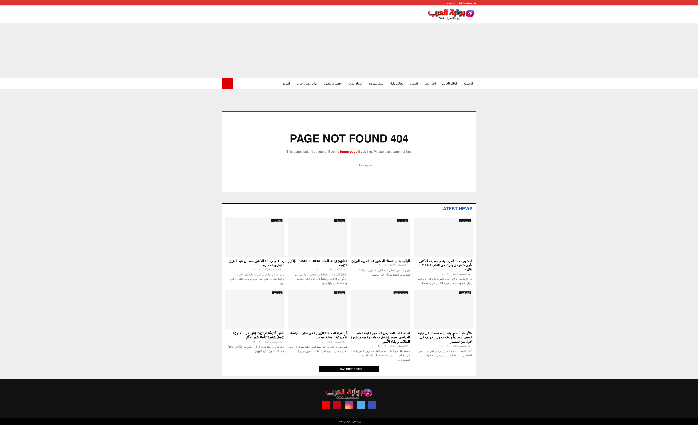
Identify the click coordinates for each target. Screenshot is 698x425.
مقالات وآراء (397, 83)
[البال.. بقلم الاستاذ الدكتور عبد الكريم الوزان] (380, 237)
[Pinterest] (337, 405)
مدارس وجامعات (400, 293)
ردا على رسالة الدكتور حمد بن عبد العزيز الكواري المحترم (257, 262)
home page (348, 151)
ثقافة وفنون (277, 293)
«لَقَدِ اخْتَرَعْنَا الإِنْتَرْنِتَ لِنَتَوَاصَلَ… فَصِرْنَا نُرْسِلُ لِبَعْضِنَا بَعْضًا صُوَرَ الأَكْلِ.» (258, 335)
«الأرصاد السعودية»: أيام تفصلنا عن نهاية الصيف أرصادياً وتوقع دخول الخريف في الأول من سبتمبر (445, 337)
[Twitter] (361, 405)
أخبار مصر (430, 83)
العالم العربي (449, 83)
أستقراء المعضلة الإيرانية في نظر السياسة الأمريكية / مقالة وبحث (318, 335)
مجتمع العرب (465, 220)
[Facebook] (372, 405)
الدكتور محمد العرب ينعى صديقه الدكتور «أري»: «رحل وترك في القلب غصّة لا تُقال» (446, 265)
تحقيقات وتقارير (332, 83)
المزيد (286, 83)
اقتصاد (414, 83)
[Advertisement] (349, 50)
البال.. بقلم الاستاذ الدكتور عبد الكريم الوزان (380, 260)
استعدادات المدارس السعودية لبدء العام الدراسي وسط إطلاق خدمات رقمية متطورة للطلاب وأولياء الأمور (380, 337)
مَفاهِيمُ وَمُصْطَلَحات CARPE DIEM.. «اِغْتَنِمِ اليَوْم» (317, 262)
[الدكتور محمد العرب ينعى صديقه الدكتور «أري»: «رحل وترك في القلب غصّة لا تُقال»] (443, 237)
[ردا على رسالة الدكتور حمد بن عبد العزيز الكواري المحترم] (254, 237)
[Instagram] (349, 405)
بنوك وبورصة (376, 83)
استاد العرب (355, 83)
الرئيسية (468, 83)
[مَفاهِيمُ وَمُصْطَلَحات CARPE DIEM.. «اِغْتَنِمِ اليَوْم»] (317, 237)
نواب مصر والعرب (306, 83)
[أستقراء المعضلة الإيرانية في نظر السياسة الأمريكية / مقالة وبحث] (317, 309)
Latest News (456, 208)
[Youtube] (326, 405)
